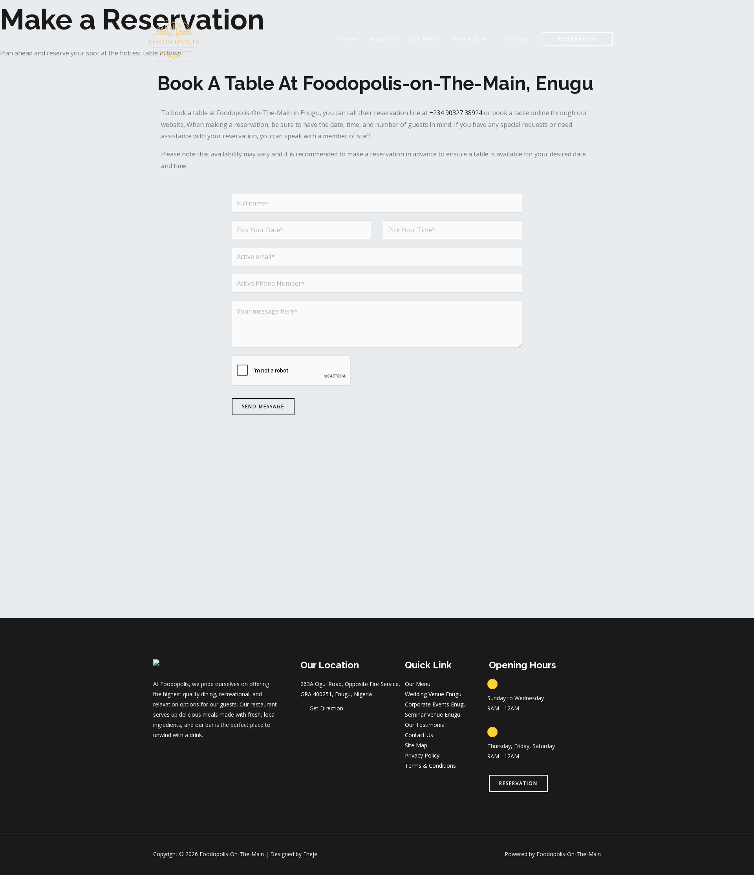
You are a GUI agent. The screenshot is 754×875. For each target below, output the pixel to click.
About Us (383, 39)
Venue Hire (468, 39)
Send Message (263, 406)
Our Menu (425, 39)
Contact (516, 39)
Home (348, 39)
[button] (577, 39)
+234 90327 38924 (455, 112)
